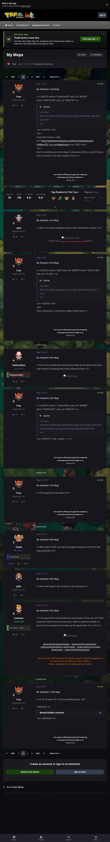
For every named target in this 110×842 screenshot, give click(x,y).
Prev (13, 77)
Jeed (19, 228)
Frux (14, 64)
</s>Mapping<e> (61, 144)
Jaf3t (18, 586)
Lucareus (18, 618)
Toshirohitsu (18, 365)
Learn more (5, 4)
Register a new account (30, 771)
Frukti (19, 547)
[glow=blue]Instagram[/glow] (56, 644)
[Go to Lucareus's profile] (19, 609)
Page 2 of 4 (54, 77)
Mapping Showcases (43, 64)
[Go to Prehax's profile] (60, 198)
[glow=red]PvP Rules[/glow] (77, 649)
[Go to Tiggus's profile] (73, 198)
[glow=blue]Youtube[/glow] (84, 644)
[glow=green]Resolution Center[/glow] (58, 647)
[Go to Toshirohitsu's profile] (19, 356)
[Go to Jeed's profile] (19, 219)
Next (38, 77)
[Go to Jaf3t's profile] (19, 577)
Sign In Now (80, 772)
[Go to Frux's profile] (9, 64)
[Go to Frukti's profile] (66, 198)
